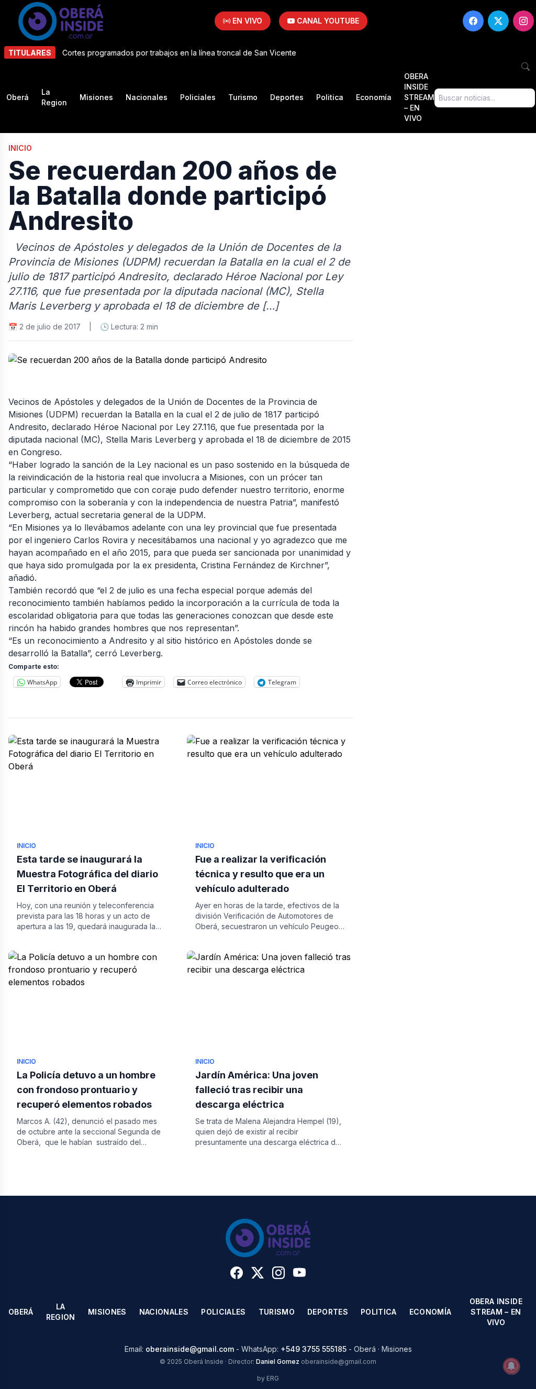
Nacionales (147, 97)
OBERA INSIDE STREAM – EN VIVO (419, 97)
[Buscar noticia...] (525, 66)
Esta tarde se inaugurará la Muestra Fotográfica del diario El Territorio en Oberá (87, 874)
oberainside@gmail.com (190, 1348)
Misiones (96, 97)
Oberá (17, 97)
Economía (374, 97)
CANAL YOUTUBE (327, 20)
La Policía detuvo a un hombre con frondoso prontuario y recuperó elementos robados (86, 1090)
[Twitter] (498, 20)
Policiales (198, 97)
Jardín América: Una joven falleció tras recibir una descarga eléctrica (256, 1090)
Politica (329, 97)
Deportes (287, 97)
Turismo (243, 97)
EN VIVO (246, 20)
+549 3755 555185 (314, 1348)
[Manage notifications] (511, 1366)
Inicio (20, 148)
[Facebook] (473, 20)
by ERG (268, 1378)
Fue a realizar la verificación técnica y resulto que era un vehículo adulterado (260, 874)
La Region (54, 97)
